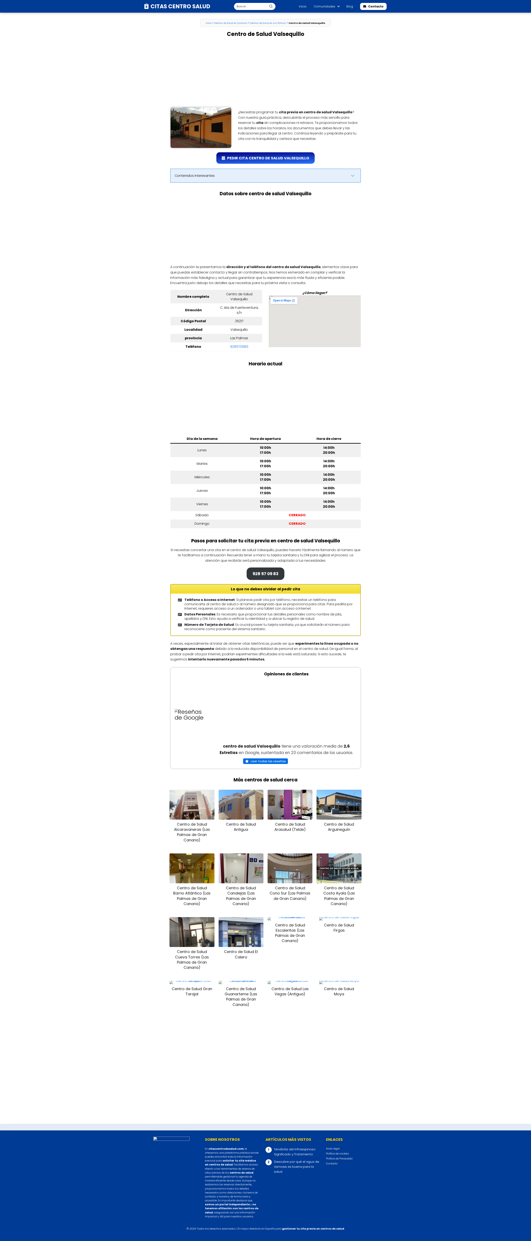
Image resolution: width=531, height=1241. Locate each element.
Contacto (376, 6)
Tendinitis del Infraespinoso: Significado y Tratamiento (295, 1151)
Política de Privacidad (339, 1158)
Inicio (303, 6)
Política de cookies (337, 1153)
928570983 (239, 346)
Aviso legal (333, 1148)
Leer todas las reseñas (268, 761)
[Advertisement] (265, 72)
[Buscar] (271, 6)
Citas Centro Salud (180, 6)
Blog (349, 6)
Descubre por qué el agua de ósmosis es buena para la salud (296, 1166)
